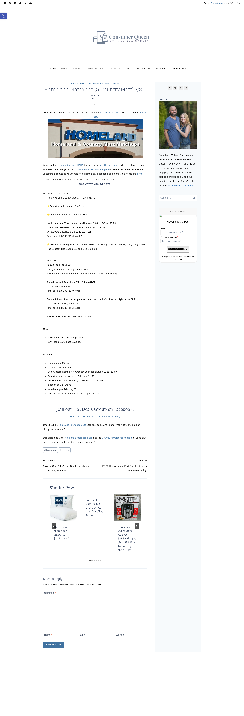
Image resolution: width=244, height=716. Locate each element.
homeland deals (95, 83)
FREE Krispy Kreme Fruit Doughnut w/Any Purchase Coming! (124, 466)
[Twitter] (25, 3)
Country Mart (78, 83)
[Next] (137, 526)
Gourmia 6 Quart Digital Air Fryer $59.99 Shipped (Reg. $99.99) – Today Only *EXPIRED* (127, 538)
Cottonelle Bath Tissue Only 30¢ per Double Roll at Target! (94, 508)
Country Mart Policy (109, 416)
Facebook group (217, 3)
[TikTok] (20, 3)
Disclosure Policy (109, 112)
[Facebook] (5, 3)
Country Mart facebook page (117, 438)
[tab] (90, 560)
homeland (64, 450)
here (139, 174)
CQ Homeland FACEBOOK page (92, 169)
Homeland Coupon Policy (83, 416)
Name (48, 635)
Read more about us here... (182, 185)
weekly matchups (109, 165)
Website (120, 635)
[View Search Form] (194, 68)
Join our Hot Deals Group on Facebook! (95, 409)
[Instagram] (10, 3)
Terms (176, 211)
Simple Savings (112, 83)
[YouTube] (30, 3)
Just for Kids (142, 69)
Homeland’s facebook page (78, 438)
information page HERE (71, 165)
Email (84, 635)
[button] (3, 16)
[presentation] (63, 507)
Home (53, 69)
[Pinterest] (15, 3)
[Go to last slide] (54, 526)
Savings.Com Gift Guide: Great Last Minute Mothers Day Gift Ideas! (66, 466)
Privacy (184, 211)
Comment (50, 593)
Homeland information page (73, 425)
